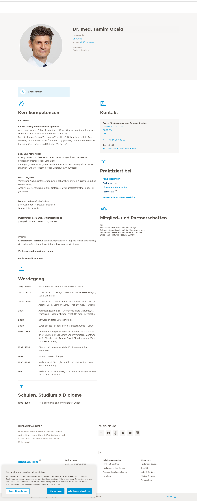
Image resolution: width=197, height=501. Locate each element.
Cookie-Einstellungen (18, 491)
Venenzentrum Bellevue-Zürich (119, 197)
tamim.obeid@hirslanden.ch (122, 148)
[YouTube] (130, 433)
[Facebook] (101, 433)
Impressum (96, 497)
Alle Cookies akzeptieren (79, 491)
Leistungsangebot (112, 460)
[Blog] (137, 433)
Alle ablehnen (56, 491)
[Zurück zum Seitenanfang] (100, 452)
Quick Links (71, 460)
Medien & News (148, 476)
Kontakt (169, 497)
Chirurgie (77, 39)
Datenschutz (146, 480)
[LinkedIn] (122, 433)
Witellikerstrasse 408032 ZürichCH (113, 130)
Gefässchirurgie (88, 42)
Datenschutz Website (68, 497)
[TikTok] (115, 433)
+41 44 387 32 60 (116, 140)
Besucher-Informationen (75, 464)
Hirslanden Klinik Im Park (116, 187)
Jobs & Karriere (148, 472)
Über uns (145, 460)
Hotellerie (107, 476)
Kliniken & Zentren (111, 464)
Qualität (144, 468)
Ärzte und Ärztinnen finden (115, 472)
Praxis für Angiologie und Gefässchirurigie (125, 123)
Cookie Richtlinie (84, 497)
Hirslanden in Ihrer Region (114, 468)
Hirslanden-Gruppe (149, 464)
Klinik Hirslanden (111, 179)
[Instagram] (108, 433)
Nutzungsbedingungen (49, 497)
